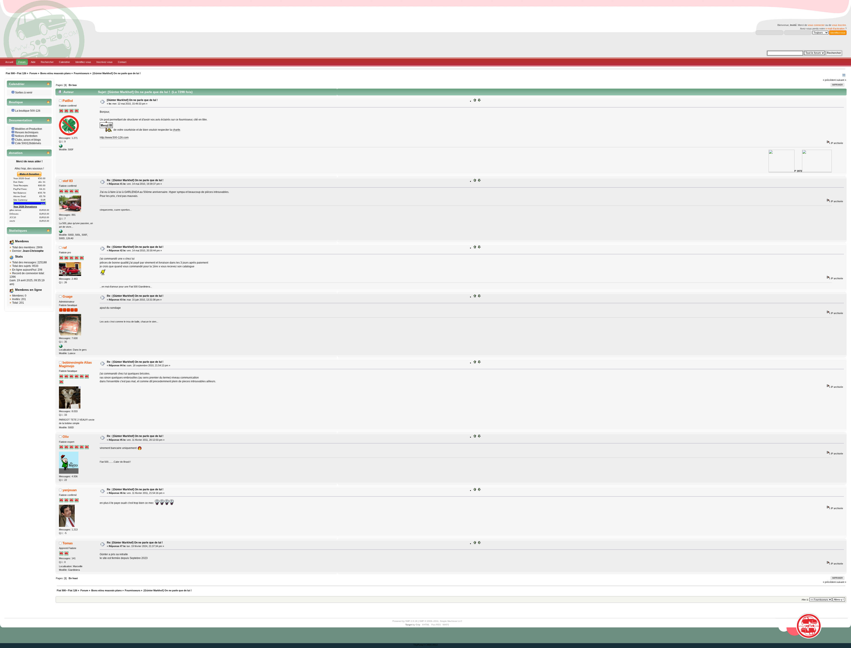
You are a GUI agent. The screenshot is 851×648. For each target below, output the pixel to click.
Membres (22, 241)
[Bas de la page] (479, 101)
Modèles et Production (28, 128)
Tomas (67, 543)
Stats (19, 256)
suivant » (841, 80)
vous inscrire (839, 25)
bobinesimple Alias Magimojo (75, 364)
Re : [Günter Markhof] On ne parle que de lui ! (135, 180)
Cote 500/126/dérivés (28, 143)
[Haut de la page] (475, 101)
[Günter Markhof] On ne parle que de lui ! (132, 100)
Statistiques (18, 230)
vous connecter (816, 25)
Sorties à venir (23, 92)
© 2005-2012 (431, 645)
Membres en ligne (28, 289)
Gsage (67, 296)
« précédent (829, 80)
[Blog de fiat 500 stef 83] (60, 232)
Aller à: (805, 599)
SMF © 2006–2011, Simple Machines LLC (440, 621)
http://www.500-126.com (114, 137)
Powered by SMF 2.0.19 (404, 621)
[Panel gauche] (843, 75)
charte (176, 129)
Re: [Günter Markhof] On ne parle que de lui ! (135, 542)
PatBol (67, 101)
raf (64, 247)
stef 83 (67, 181)
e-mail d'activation (835, 28)
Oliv (65, 436)
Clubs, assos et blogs (28, 139)
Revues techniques (26, 132)
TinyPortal (418, 645)
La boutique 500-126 (27, 110)
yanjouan (69, 490)
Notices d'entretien (26, 136)
